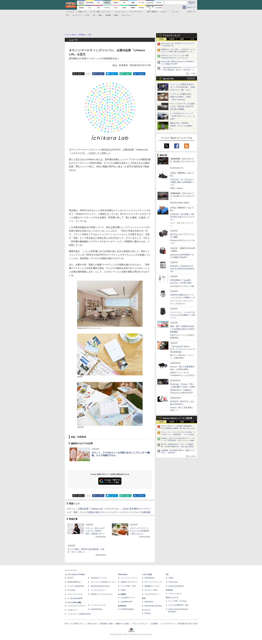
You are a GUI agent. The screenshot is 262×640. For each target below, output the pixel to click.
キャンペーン (126, 15)
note (127, 74)
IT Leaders (71, 590)
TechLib (148, 613)
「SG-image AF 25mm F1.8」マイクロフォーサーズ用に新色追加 (182, 349)
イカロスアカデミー (152, 594)
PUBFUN (169, 590)
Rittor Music (122, 574)
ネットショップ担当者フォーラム (103, 582)
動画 (116, 15)
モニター (164, 12)
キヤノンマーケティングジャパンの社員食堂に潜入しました (139, 531)
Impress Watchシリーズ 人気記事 (177, 418)
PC (67, 15)
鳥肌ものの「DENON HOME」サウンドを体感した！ (181, 126)
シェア (100, 74)
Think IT (70, 578)
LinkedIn (141, 74)
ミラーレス (70, 12)
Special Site (168, 79)
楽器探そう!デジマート (129, 582)
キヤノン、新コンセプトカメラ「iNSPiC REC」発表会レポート (95, 531)
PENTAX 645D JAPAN (179, 203)
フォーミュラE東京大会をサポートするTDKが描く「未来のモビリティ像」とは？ (182, 87)
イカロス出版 (147, 574)
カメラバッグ (120, 12)
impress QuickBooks (176, 586)
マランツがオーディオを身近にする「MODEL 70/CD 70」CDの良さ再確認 (182, 106)
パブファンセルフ (175, 593)
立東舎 (123, 590)
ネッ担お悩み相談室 (75, 598)
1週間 (182, 39)
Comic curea (173, 582)
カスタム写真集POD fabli (178, 605)
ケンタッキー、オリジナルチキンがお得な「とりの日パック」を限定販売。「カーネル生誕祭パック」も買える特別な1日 (178, 434)
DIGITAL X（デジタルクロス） (102, 594)
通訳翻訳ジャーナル (152, 586)
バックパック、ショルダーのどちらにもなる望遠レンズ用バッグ (182, 315)
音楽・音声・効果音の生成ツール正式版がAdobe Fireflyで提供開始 (182, 329)
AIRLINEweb (149, 578)
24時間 (171, 39)
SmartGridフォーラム (98, 578)
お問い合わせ (92, 624)
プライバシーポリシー (140, 624)
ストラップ (76, 15)
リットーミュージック (129, 578)
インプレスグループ (167, 624)
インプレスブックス (98, 605)
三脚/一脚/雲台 (151, 12)
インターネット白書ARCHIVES (79, 614)
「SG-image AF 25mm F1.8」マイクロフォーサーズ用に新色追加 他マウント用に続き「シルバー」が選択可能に (178, 70)
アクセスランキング (171, 35)
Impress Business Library (100, 586)
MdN (143, 598)
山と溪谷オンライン (128, 598)
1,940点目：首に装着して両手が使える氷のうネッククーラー (182, 217)
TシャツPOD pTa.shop (177, 601)
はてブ (113, 74)
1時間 (161, 39)
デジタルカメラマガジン (77, 606)
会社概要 (154, 624)
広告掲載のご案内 (106, 624)
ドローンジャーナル (75, 594)
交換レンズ (82, 12)
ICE (167, 574)
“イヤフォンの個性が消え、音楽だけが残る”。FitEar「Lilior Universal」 (182, 97)
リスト (88, 74)
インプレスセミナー (98, 590)
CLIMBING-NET (127, 602)
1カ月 (192, 39)
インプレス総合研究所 (76, 586)
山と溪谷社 (122, 594)
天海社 (171, 578)
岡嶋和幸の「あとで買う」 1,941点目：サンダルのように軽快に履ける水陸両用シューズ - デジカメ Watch (178, 51)
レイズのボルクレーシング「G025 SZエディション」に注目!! (182, 116)
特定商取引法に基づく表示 (188, 624)
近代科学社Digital (127, 609)
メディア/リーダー (135, 12)
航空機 (108, 15)
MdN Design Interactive (153, 606)
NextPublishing (96, 609)
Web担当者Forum (74, 582)
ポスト (80, 74)
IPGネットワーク (172, 598)
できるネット (72, 610)
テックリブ (146, 610)
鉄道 (100, 15)
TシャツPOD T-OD (128, 586)
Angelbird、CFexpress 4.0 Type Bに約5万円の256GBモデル (182, 268)
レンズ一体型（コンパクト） (100, 12)
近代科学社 (122, 606)
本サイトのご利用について (74, 624)
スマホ (86, 15)
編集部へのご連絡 (122, 624)
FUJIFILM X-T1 (176, 168)
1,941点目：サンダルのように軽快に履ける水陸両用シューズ (182, 182)
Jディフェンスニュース (153, 582)
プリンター (175, 12)
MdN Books (149, 602)
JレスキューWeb (151, 590)
